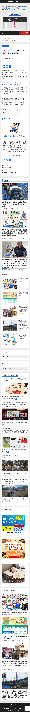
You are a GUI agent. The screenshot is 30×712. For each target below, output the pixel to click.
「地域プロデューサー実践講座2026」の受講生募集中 (23, 294)
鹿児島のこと (7, 657)
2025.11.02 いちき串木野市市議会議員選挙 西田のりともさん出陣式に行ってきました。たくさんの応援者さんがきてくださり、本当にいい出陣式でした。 (23, 324)
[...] (16, 396)
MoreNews (10, 710)
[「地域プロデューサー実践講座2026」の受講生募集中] (15, 625)
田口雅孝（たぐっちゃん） (10, 59)
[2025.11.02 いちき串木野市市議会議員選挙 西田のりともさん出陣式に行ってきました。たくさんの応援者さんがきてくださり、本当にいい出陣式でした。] (15, 680)
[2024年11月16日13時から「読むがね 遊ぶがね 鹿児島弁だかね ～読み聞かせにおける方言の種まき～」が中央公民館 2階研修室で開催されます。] (15, 219)
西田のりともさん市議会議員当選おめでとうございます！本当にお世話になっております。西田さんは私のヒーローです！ (23, 310)
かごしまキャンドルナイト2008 (13, 82)
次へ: (9, 172)
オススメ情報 (5, 46)
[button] (2, 32)
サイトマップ (14, 705)
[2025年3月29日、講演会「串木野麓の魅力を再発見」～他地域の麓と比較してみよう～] (15, 191)
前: (6, 167)
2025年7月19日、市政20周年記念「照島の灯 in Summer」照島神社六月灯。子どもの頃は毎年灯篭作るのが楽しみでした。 (14, 402)
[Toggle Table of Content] (16, 110)
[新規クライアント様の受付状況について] (15, 602)
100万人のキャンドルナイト (12, 84)
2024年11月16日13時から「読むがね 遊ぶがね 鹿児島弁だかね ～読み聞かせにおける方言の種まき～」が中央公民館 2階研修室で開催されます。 (15, 233)
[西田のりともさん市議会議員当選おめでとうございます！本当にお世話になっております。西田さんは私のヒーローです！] (15, 651)
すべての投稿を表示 (15, 155)
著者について (7, 112)
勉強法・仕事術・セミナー (9, 632)
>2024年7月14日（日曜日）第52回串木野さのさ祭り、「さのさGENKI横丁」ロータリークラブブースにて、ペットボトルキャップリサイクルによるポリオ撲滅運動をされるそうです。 (14, 263)
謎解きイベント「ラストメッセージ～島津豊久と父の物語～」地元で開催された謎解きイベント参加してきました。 (14, 479)
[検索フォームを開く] (17, 32)
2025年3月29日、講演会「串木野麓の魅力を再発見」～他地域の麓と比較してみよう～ (14, 204)
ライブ (26, 33)
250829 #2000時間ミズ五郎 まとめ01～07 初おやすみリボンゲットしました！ (23, 336)
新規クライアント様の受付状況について (23, 279)
